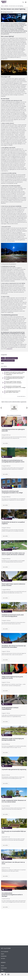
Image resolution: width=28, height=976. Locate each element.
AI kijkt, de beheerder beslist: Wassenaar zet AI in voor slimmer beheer (14, 801)
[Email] (8, 974)
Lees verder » (5, 443)
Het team (3, 958)
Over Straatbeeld (4, 951)
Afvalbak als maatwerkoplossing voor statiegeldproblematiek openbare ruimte (15, 378)
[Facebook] (5, 974)
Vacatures (3, 972)
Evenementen (4, 968)
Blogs (2, 970)
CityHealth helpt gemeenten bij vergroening (14, 769)
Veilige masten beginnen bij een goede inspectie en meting (12, 677)
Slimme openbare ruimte (8, 360)
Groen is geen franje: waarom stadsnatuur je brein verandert (14, 382)
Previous (1, 408)
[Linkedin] (2, 974)
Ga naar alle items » (21, 396)
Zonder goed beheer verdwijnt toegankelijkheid (10, 708)
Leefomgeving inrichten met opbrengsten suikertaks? (13, 391)
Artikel (6, 425)
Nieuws (2, 965)
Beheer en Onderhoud (11, 358)
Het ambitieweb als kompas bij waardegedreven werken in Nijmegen (12, 894)
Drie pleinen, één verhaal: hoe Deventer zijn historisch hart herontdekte (14, 646)
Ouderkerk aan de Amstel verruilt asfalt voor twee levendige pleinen (13, 615)
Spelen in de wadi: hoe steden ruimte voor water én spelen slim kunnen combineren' (15, 373)
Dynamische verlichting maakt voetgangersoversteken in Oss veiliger (16, 387)
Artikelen (6, 6)
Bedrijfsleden (4, 956)
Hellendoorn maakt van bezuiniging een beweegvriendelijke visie (13, 739)
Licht (3, 358)
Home (2, 6)
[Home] (4, 1)
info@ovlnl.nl (9, 348)
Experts (2, 953)
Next (26, 408)
